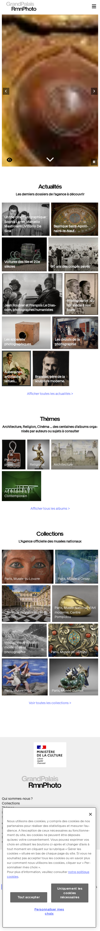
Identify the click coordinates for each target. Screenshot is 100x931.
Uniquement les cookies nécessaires (70, 893)
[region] (49, 867)
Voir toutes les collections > (50, 703)
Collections (11, 803)
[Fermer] (90, 814)
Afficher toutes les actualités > (50, 394)
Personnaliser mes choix (49, 911)
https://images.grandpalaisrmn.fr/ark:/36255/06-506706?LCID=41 (6, 159)
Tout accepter (29, 897)
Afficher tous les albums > (50, 508)
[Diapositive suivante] (94, 91)
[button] (94, 6)
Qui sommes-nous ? (17, 798)
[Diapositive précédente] (6, 91)
